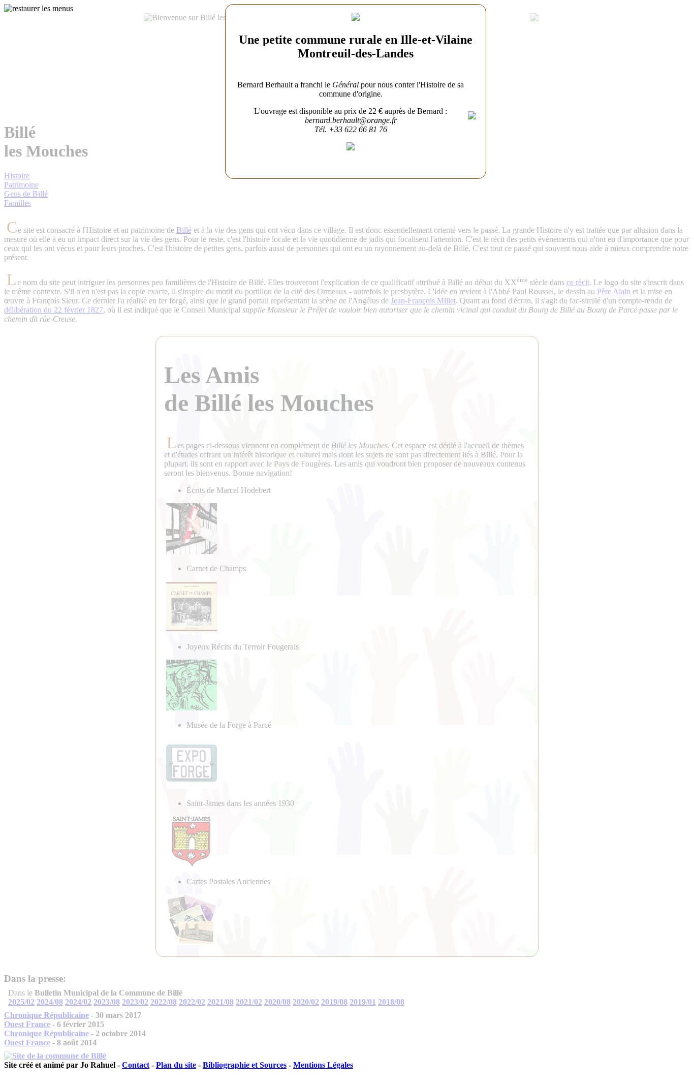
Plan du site (176, 1065)
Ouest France (27, 1024)
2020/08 (277, 1002)
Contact (135, 1065)
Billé (184, 230)
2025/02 (21, 1002)
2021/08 (220, 1002)
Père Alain (613, 291)
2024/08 (50, 1002)
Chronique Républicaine (46, 1015)
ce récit (577, 282)
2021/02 (249, 1002)
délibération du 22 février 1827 (53, 309)
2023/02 (135, 1002)
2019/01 (363, 1002)
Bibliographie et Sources (245, 1065)
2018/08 (391, 1002)
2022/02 (192, 1002)
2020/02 (306, 1002)
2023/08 (106, 1002)
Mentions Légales (323, 1065)
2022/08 (163, 1002)
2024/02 (78, 1002)
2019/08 (334, 1002)
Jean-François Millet (423, 300)
